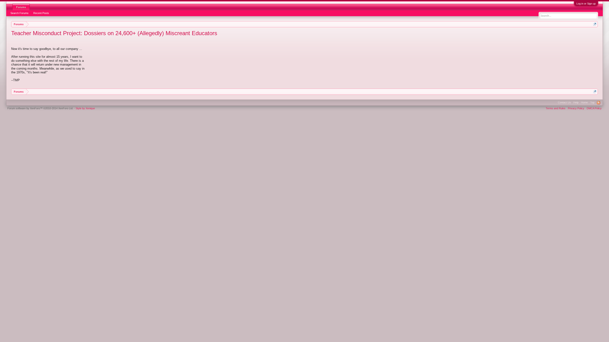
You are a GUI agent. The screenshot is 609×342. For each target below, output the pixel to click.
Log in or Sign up (586, 3)
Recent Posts (41, 13)
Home (584, 102)
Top (592, 102)
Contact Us (564, 102)
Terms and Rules (555, 108)
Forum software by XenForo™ (40, 108)
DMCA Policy (594, 108)
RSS (598, 102)
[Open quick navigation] (594, 24)
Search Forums (19, 13)
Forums (21, 7)
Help (576, 102)
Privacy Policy (576, 108)
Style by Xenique (85, 108)
